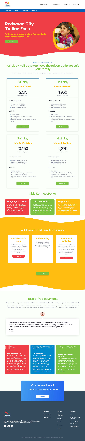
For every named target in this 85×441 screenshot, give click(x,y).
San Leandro (55, 4)
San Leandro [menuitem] (46, 417)
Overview (8, 10)
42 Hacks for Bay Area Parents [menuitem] (74, 422)
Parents (66, 4)
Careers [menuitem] (59, 422)
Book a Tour (24, 10)
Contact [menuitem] (59, 428)
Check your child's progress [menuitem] (75, 417)
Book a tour (11, 41)
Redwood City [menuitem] (47, 414)
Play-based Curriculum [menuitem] (60, 414)
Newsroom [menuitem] (60, 425)
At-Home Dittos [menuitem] (74, 426)
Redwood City (43, 4)
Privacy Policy (60, 437)
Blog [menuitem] (71, 414)
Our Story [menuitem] (59, 418)
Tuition (16, 10)
